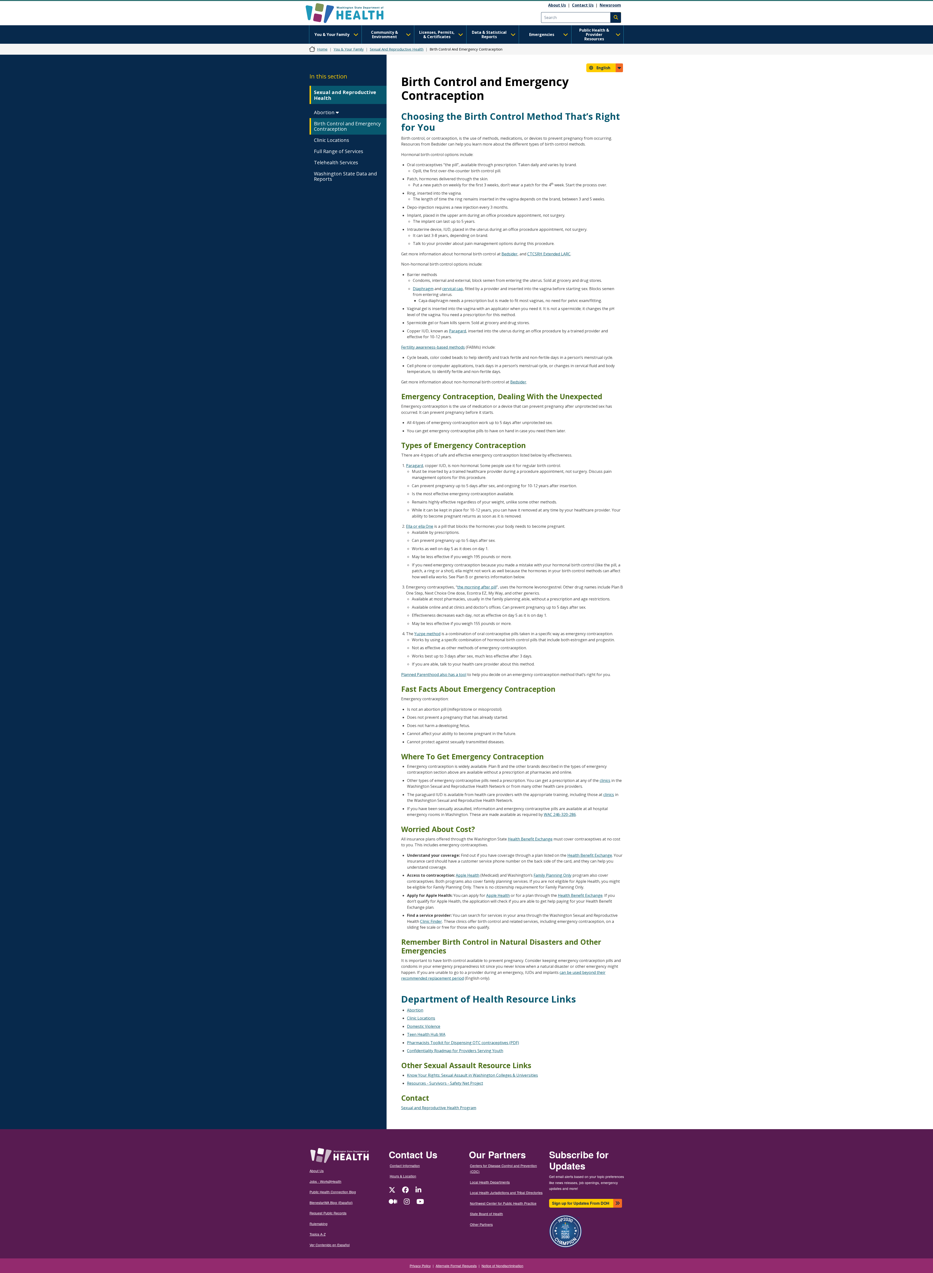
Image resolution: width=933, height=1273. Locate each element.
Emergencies (541, 34)
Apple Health (467, 875)
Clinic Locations (331, 140)
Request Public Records (328, 1213)
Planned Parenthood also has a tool (433, 674)
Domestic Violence (423, 1026)
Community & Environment (384, 34)
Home (322, 49)
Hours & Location (403, 1176)
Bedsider (509, 254)
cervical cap (452, 288)
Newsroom (610, 5)
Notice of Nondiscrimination (502, 1265)
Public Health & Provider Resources (594, 34)
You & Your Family (331, 34)
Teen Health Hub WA (426, 1034)
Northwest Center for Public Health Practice (503, 1203)
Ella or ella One (419, 526)
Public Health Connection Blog (333, 1191)
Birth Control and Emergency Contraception (347, 126)
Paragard (457, 331)
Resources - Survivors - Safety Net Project (445, 1083)
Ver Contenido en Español (330, 1244)
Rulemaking (319, 1223)
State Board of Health (486, 1213)
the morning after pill (476, 587)
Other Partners (481, 1224)
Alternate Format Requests (456, 1265)
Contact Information (405, 1165)
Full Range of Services (338, 151)
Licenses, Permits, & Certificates (437, 34)
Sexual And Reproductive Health (396, 49)
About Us (557, 5)
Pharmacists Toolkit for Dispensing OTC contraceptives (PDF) (463, 1042)
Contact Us (583, 5)
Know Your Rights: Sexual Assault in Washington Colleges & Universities (472, 1075)
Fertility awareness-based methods (433, 347)
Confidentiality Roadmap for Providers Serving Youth (455, 1050)
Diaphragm (423, 288)
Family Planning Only (552, 875)
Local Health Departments (490, 1182)
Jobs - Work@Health (325, 1181)
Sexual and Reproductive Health (345, 95)
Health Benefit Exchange (530, 839)
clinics (605, 780)
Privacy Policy (420, 1265)
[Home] (348, 13)
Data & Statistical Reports (489, 34)
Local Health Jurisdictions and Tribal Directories (506, 1192)
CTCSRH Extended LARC (548, 254)
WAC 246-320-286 (560, 814)
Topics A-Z (318, 1234)
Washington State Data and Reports (345, 176)
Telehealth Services (336, 162)
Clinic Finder (431, 921)
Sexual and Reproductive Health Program (438, 1107)
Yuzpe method (427, 633)
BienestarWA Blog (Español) (331, 1202)
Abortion (325, 112)
